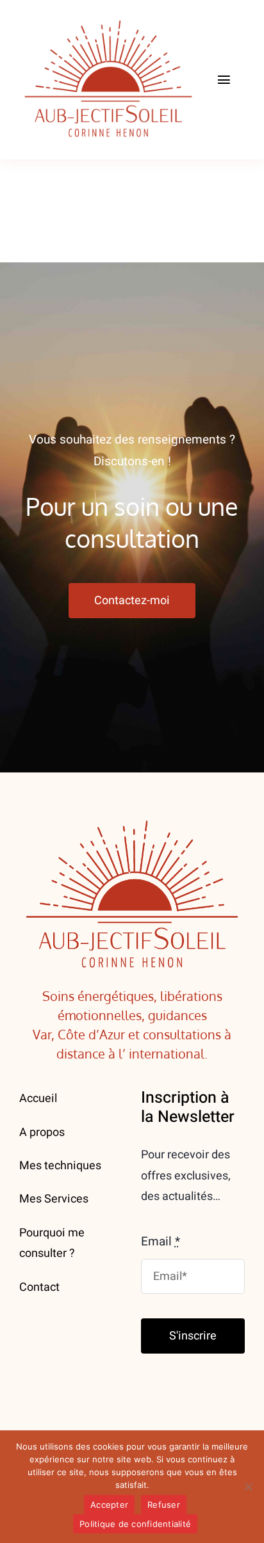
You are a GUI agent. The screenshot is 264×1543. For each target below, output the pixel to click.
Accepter (109, 1504)
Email (160, 1242)
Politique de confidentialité (135, 1524)
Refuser (163, 1504)
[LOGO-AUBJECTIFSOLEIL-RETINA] (108, 19)
